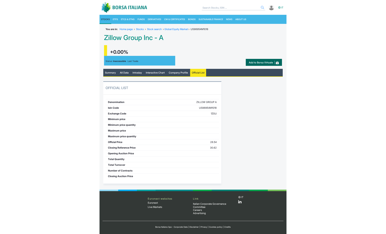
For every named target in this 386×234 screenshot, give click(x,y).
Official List (198, 72)
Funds (141, 19)
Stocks (105, 19)
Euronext (153, 202)
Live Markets (155, 206)
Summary (110, 72)
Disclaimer (194, 227)
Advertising (199, 213)
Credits (227, 227)
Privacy (204, 227)
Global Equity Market (176, 29)
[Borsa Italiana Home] (124, 7)
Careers (197, 210)
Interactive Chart (155, 72)
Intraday (137, 72)
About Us (240, 19)
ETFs (115, 19)
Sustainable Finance (211, 19)
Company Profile (178, 72)
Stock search (154, 29)
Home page (126, 29)
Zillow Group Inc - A (133, 38)
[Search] (262, 8)
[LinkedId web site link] (240, 202)
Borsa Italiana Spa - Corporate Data (171, 227)
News (229, 19)
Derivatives (154, 19)
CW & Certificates (174, 19)
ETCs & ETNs (127, 19)
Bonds (192, 19)
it (282, 7)
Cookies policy (215, 227)
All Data (124, 72)
